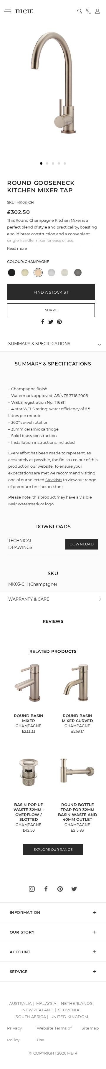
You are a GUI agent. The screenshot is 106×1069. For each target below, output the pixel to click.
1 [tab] (41, 163)
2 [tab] (47, 163)
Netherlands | (78, 1003)
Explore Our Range (53, 850)
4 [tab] (59, 163)
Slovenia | (70, 1009)
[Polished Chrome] (51, 272)
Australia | (21, 1003)
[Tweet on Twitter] (51, 321)
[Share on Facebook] (43, 321)
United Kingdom (69, 1016)
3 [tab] (53, 163)
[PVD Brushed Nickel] (64, 272)
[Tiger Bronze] (25, 272)
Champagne (37, 261)
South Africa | (32, 1016)
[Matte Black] (11, 272)
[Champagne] (38, 272)
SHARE (51, 310)
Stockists (53, 479)
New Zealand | (39, 1009)
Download (81, 544)
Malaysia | (47, 1003)
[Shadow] (78, 272)
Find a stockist (51, 292)
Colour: (28, 261)
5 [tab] (65, 163)
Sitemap (90, 1028)
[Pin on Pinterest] (59, 321)
